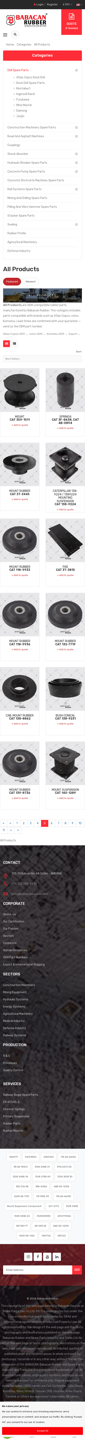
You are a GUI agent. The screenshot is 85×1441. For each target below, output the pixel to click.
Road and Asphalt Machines (25, 136)
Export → (74, 333)
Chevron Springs (14, 1109)
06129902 (31, 1157)
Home (10, 44)
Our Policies (10, 928)
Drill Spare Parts (18, 70)
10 (80, 823)
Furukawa (22, 99)
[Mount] (19, 389)
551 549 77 (22, 1226)
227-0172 (53, 1206)
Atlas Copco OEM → (15, 333)
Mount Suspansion (65, 791)
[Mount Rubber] (19, 464)
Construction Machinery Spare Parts (31, 127)
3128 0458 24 (22, 1216)
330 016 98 (22, 1186)
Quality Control (13, 1070)
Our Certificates (13, 921)
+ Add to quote (20, 425)
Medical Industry (14, 1021)
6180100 (49, 1157)
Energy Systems (14, 1006)
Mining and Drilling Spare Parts (27, 198)
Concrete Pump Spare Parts (26, 171)
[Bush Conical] (65, 688)
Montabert (23, 88)
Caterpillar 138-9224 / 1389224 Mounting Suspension (65, 497)
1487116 (46, 1235)
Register (52, 4)
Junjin (20, 116)
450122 (62, 1235)
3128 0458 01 (42, 1167)
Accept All (42, 1431)
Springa (65, 420)
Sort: (79, 351)
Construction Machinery (19, 985)
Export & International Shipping (24, 964)
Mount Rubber (19, 492)
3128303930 (44, 1216)
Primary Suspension (16, 1116)
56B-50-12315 (61, 1186)
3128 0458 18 (20, 1176)
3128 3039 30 (64, 1176)
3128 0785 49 (42, 1176)
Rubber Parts (12, 1123)
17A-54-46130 (63, 1196)
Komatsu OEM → (57, 333)
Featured (12, 281)
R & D (6, 1056)
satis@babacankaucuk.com (29, 894)
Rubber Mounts (13, 1130)
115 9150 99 (42, 1196)
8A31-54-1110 (21, 1196)
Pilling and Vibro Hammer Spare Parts (32, 207)
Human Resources (15, 950)
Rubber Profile (16, 233)
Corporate (10, 943)
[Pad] (65, 540)
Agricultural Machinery (22, 242)
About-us (9, 914)
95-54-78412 (21, 1167)
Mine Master (24, 105)
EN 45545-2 (11, 1102)
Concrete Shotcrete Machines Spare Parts (35, 180)
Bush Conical (65, 717)
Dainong (21, 110)
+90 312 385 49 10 (24, 884)
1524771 (13, 1157)
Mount (20, 418)
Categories (24, 44)
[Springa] (65, 389)
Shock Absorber (17, 154)
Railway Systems (14, 1035)
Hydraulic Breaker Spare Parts (27, 163)
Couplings (13, 145)
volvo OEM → (37, 333)
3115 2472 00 (64, 1167)
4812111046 (64, 1216)
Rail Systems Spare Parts (24, 189)
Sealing (12, 224)
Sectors (8, 936)
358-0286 (41, 1186)
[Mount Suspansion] (65, 763)
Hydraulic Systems (15, 999)
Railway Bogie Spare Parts (20, 1095)
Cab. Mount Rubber (20, 717)
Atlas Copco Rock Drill (30, 77)
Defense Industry (19, 251)
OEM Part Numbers (15, 957)
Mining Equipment (15, 992)
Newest (30, 281)
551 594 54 (40, 1226)
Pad (65, 568)
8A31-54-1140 (27, 1235)
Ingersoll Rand (25, 94)
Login (40, 4)
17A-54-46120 (68, 1157)
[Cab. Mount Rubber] (19, 688)
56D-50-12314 (61, 1226)
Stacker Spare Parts (21, 215)
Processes (10, 1063)
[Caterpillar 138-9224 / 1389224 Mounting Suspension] (65, 464)
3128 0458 (72, 1206)
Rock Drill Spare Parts (30, 83)
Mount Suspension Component (24, 1206)
